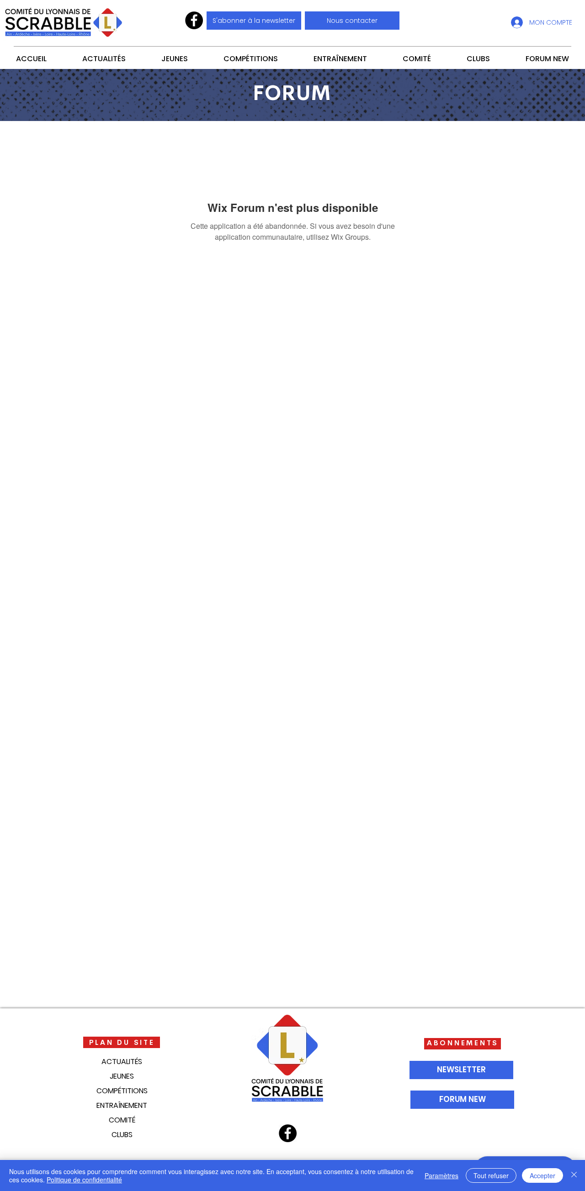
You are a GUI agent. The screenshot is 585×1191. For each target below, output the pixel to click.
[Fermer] (574, 1175)
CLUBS (122, 1134)
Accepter (542, 1175)
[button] (352, 20)
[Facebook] (194, 20)
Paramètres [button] (441, 1175)
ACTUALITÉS (121, 1061)
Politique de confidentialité (84, 1179)
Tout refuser (491, 1175)
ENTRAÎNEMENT (121, 1105)
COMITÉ (122, 1120)
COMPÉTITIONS (122, 1091)
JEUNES (122, 1076)
